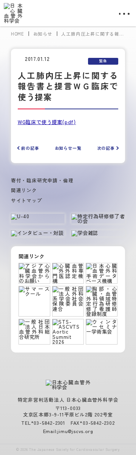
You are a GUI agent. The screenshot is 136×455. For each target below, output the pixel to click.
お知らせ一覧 (68, 148)
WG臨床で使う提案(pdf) (47, 122)
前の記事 (30, 148)
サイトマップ (26, 200)
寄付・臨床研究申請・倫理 (42, 180)
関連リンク (24, 190)
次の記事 (106, 148)
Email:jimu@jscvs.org (68, 431)
